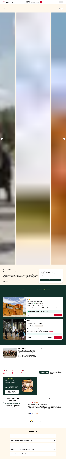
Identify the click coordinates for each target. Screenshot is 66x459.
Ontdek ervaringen (50, 279)
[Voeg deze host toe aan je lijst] (62, 9)
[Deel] (59, 9)
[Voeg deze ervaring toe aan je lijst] (25, 298)
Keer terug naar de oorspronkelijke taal (12, 403)
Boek (58, 315)
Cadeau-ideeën (16, 2)
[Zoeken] (41, 2)
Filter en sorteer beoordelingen (54, 398)
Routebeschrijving (44, 372)
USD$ (54, 2)
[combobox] (32, 2)
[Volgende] (64, 139)
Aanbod (49, 315)
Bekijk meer (5, 281)
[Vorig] (2, 139)
